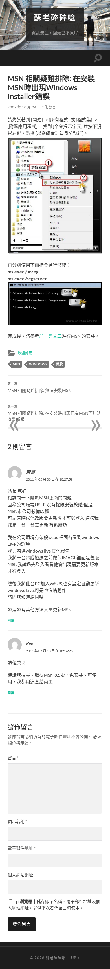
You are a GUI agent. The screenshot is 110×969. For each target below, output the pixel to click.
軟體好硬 (25, 352)
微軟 (59, 364)
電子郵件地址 (22, 847)
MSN (16, 364)
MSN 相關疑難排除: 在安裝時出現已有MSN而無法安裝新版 (54, 413)
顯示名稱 (17, 821)
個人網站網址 (20, 874)
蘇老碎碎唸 (55, 17)
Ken (30, 643)
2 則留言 (49, 107)
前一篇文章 (50, 336)
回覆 (11, 620)
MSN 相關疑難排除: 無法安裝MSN (39, 387)
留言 (13, 757)
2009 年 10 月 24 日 (24, 107)
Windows (38, 364)
